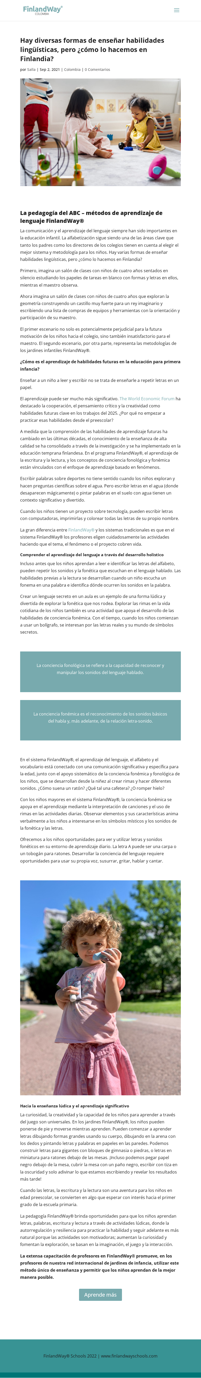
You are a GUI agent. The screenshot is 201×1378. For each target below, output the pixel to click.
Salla (31, 69)
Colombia (72, 69)
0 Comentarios (97, 69)
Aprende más (100, 1294)
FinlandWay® (81, 530)
